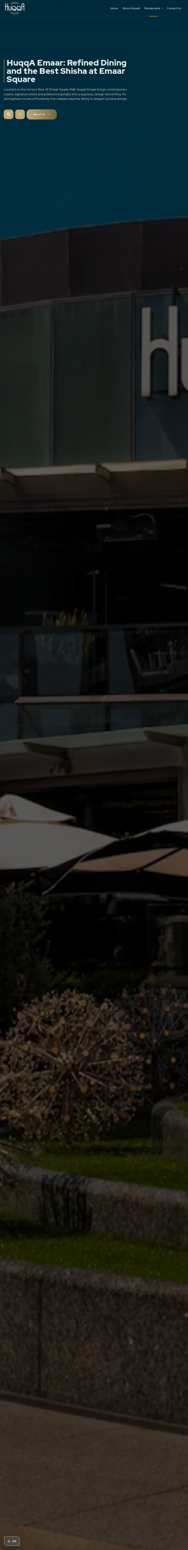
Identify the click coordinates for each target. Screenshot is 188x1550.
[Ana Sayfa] (26, 8)
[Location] (20, 114)
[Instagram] (8, 114)
